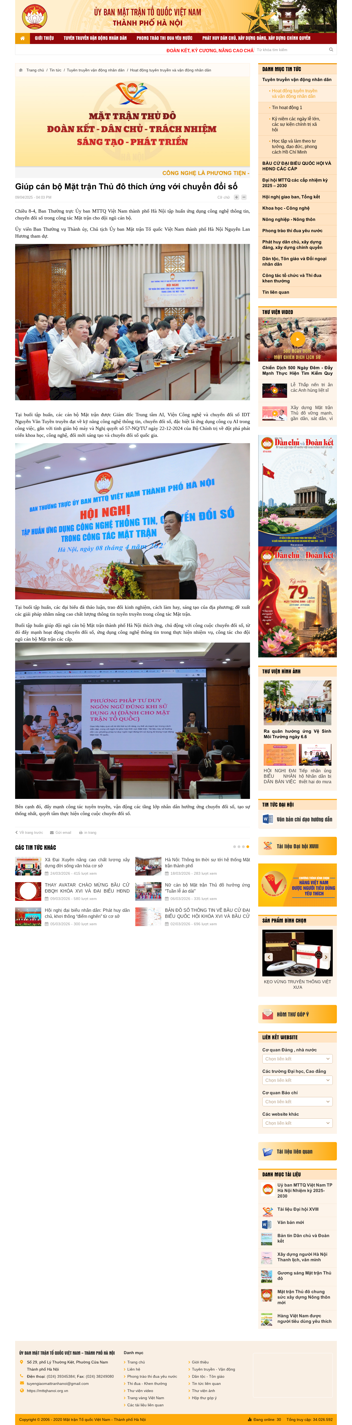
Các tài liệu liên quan (145, 1405)
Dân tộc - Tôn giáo (208, 1376)
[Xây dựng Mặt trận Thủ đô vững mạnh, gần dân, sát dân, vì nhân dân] (274, 413)
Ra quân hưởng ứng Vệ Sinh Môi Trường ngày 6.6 (297, 734)
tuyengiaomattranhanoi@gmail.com (58, 1383)
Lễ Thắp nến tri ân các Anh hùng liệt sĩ (312, 387)
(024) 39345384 (61, 1376)
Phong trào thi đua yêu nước (165, 38)
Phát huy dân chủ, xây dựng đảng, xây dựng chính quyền (256, 38)
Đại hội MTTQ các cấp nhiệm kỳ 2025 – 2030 (295, 183)
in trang (90, 832)
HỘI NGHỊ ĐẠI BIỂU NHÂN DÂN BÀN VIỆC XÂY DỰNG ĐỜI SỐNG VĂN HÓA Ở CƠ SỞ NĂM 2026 (280, 776)
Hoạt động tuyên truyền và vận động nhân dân (170, 70)
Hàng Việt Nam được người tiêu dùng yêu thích (304, 1318)
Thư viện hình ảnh (281, 671)
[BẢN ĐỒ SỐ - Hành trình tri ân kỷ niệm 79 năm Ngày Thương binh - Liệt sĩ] (28, 916)
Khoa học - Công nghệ (286, 208)
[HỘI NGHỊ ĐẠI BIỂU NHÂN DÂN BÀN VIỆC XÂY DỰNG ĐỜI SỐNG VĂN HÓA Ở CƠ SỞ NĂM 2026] (280, 755)
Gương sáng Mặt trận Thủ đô (304, 1276)
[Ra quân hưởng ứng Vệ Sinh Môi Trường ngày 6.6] (297, 702)
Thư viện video (277, 311)
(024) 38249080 (100, 1376)
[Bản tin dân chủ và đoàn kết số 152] (297, 491)
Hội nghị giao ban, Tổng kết (291, 197)
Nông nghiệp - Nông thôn (288, 219)
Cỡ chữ (224, 197)
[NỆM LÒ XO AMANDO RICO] (297, 953)
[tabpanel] (132, 895)
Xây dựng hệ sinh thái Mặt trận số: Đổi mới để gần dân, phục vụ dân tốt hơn (207, 888)
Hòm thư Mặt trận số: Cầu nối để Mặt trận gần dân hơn (87, 888)
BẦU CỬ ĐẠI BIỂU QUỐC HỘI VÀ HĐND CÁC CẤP (296, 166)
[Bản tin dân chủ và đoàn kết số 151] (297, 601)
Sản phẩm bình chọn (284, 920)
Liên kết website (280, 1037)
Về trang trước (31, 832)
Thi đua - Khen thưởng (147, 1383)
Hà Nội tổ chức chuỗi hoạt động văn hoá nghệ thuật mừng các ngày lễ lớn (87, 862)
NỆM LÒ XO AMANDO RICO (297, 981)
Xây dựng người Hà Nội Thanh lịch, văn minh (302, 1257)
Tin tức (55, 70)
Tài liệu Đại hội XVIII (297, 1209)
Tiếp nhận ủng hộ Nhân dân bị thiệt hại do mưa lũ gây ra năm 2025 (315, 776)
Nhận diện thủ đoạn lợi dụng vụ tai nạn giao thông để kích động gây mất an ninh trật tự (207, 863)
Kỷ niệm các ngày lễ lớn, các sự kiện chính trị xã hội (296, 124)
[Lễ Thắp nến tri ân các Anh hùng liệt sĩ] (274, 391)
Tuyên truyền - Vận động (213, 1369)
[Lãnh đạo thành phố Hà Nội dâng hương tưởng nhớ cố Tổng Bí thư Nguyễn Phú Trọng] (148, 916)
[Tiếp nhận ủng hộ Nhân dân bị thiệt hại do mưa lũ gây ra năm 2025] (315, 755)
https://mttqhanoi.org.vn (47, 1390)
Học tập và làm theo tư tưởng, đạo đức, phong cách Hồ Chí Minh (294, 146)
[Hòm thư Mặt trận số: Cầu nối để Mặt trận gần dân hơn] (28, 891)
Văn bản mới (290, 1222)
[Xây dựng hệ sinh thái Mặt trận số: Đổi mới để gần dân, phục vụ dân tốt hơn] (148, 891)
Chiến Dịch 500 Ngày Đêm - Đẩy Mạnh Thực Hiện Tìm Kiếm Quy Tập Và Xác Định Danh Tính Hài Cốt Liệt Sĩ (297, 370)
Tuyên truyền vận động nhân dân (95, 38)
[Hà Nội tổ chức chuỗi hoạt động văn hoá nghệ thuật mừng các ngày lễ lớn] (28, 866)
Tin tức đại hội (278, 804)
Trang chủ (35, 70)
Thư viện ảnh (203, 1390)
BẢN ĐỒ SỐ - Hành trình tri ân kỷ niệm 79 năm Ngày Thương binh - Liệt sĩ (87, 913)
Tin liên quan (275, 292)
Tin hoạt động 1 (287, 107)
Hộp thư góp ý (204, 1398)
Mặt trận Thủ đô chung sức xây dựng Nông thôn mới (303, 1297)
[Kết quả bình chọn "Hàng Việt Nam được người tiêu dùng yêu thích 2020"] (297, 885)
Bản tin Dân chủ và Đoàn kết (303, 1238)
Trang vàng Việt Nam (145, 1398)
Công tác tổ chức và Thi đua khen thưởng (291, 278)
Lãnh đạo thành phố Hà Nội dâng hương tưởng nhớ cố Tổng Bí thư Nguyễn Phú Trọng (207, 914)
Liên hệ (133, 1369)
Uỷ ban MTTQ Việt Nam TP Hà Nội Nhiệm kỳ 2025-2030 (304, 1190)
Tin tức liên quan (206, 1383)
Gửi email (63, 832)
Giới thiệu (44, 38)
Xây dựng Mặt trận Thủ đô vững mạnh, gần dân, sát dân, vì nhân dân (312, 413)
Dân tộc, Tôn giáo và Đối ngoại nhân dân (294, 261)
